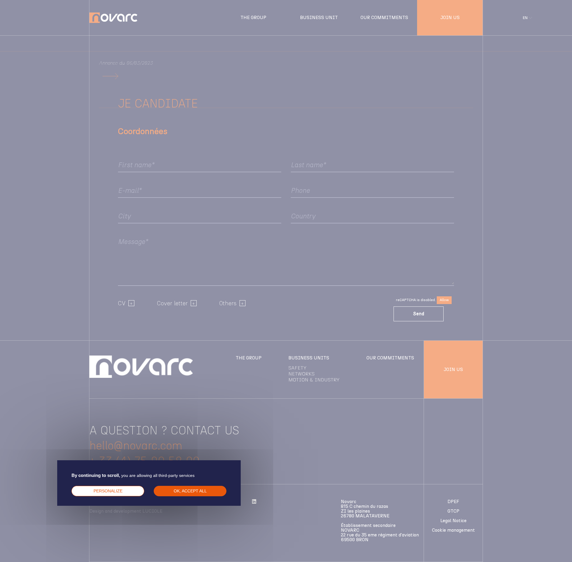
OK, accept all (190, 491)
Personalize (108, 491)
